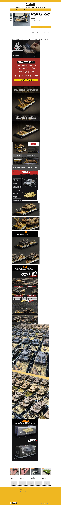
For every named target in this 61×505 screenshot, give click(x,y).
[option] (11, 14)
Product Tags (22, 35)
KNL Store (45, 503)
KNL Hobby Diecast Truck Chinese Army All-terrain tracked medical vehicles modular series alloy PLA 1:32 (46, 477)
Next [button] (11, 22)
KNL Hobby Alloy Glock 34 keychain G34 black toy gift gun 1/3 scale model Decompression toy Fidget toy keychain (24, 477)
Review (27, 35)
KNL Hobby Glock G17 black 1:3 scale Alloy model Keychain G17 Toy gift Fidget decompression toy (14, 477)
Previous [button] (10, 22)
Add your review (33, 18)
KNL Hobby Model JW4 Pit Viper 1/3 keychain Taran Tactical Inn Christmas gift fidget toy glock (35, 477)
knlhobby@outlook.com (31, 0)
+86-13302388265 (45, 0)
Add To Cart (41, 27)
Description (16, 35)
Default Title (33, 24)
